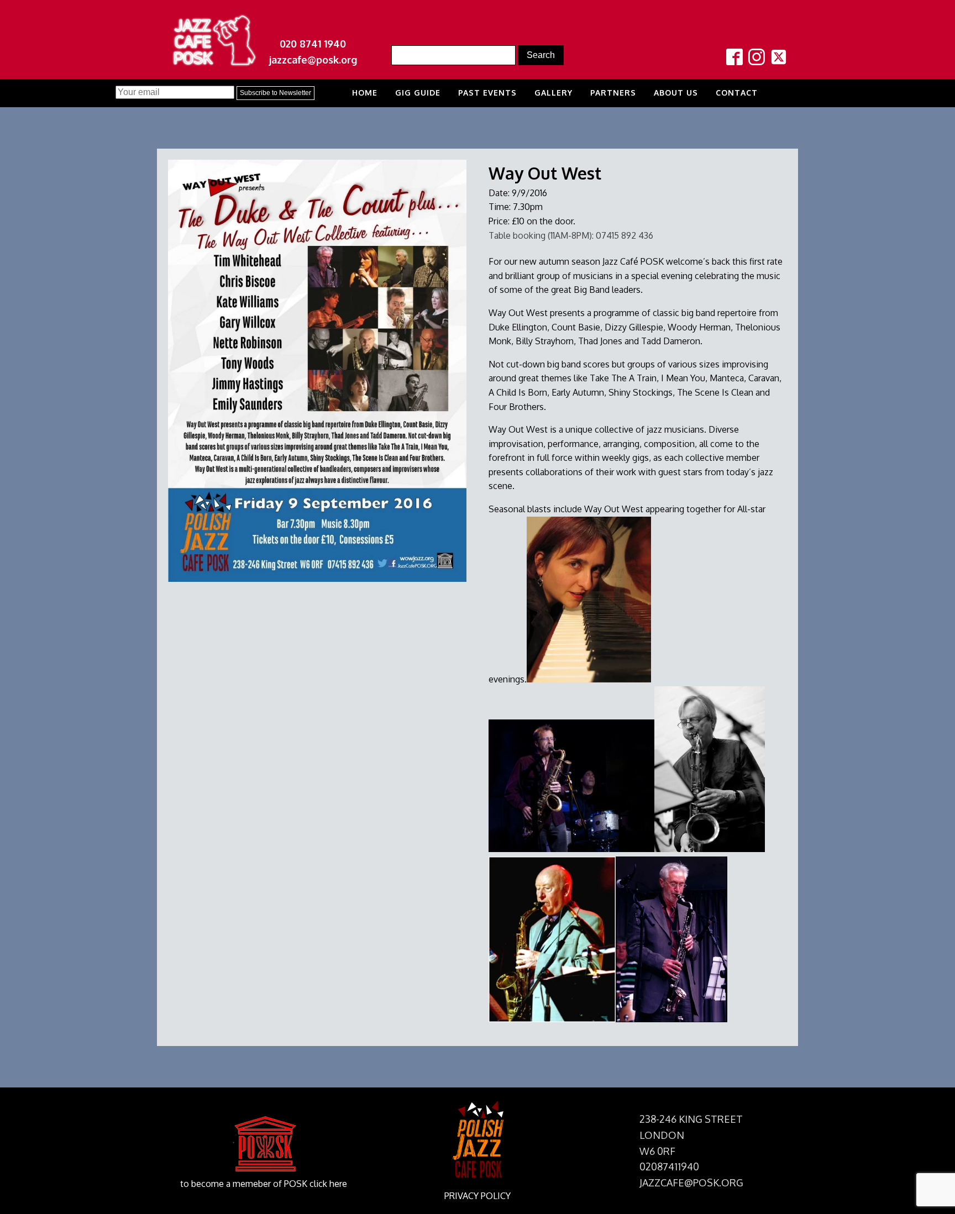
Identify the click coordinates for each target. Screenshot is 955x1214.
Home (364, 92)
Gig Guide (417, 92)
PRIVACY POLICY (477, 1195)
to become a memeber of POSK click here (263, 1183)
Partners (613, 92)
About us (676, 92)
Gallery (553, 92)
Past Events (487, 92)
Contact (737, 92)
